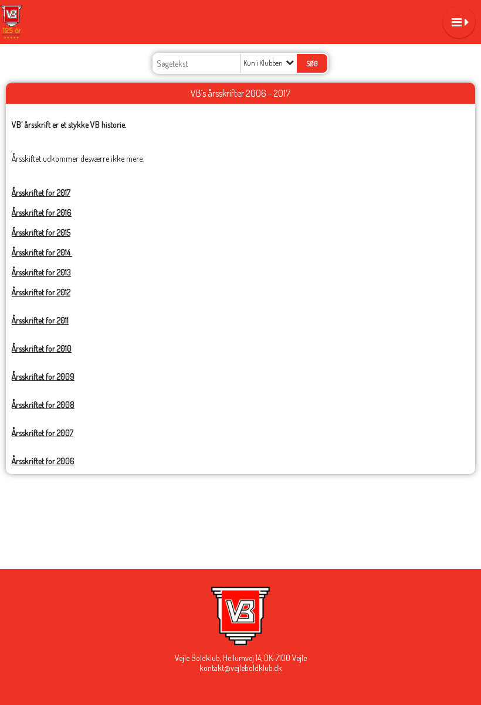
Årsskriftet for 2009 (43, 377)
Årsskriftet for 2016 (42, 212)
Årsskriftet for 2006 (43, 461)
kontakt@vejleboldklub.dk (240, 668)
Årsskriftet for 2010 (42, 348)
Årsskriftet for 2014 (42, 252)
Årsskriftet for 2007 (42, 433)
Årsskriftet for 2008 (43, 405)
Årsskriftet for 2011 (40, 320)
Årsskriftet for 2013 (41, 272)
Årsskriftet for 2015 (41, 232)
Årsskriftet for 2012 (41, 292)
